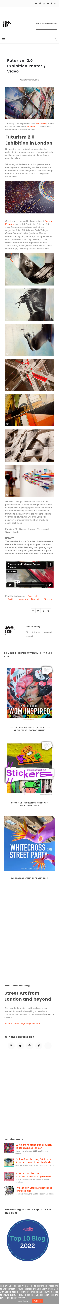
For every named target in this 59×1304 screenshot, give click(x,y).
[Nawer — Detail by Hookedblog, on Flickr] (29, 375)
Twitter (11, 599)
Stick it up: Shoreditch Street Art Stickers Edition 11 (29, 804)
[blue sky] (48, 1045)
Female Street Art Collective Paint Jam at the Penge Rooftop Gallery (29, 728)
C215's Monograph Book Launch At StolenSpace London (33, 1146)
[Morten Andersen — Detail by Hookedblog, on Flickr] (29, 103)
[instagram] (44, 3)
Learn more (23, 1301)
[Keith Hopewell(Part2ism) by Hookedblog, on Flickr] (29, 480)
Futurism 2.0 (33, 126)
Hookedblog (41, 123)
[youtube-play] (48, 3)
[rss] (55, 3)
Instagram (23, 599)
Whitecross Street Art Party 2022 (29, 878)
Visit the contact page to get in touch (22, 1023)
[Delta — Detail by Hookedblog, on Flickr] (29, 445)
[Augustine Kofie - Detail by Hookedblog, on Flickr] (29, 410)
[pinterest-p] (40, 3)
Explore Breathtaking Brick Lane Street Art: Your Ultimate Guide (33, 1161)
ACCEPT (38, 1301)
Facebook (32, 596)
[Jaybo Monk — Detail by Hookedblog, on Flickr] (29, 269)
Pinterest (48, 599)
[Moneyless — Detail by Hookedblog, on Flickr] (29, 197)
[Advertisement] (29, 944)
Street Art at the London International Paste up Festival (33, 1175)
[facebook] (51, 3)
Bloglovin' (36, 599)
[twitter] (36, 3)
